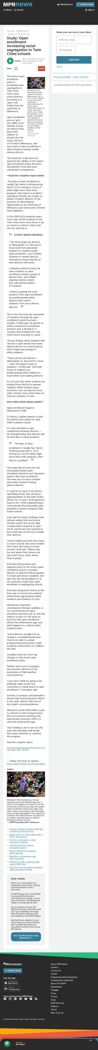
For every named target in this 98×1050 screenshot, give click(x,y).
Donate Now (85, 4)
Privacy (54, 996)
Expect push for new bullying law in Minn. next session (26, 835)
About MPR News (59, 964)
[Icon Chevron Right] (42, 792)
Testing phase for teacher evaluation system (21, 846)
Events (54, 973)
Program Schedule (62, 77)
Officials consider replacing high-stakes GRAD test (24, 862)
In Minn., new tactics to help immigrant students (22, 841)
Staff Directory (57, 1003)
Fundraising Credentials (62, 980)
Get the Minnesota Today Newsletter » (26, 936)
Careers (54, 967)
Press (53, 993)
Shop (53, 999)
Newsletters (56, 986)
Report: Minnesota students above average (22, 852)
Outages (55, 990)
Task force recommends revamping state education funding (25, 868)
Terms (59, 66)
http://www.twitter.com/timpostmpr (26, 763)
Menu (9, 10)
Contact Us (56, 970)
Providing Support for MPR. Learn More (72, 84)
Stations (54, 1006)
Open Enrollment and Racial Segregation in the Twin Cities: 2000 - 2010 (26, 749)
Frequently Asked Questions (64, 977)
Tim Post (10, 31)
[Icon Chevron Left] (10, 792)
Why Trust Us (57, 1012)
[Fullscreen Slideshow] (10, 777)
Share (41, 68)
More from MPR (58, 983)
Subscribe (74, 59)
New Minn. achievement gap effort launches (22, 857)
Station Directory (81, 77)
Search (20, 10)
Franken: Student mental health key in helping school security (26, 830)
